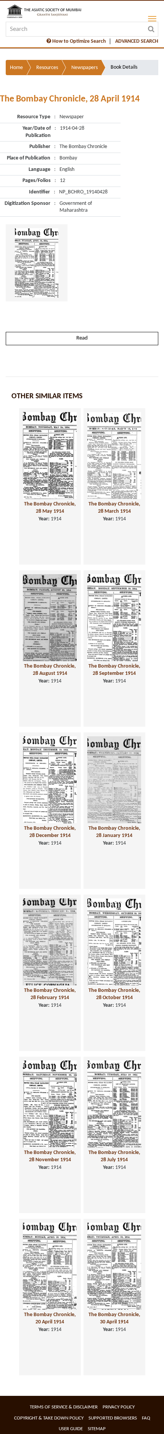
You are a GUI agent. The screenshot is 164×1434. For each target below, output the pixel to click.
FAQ (146, 1418)
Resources (47, 68)
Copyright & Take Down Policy (49, 1418)
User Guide (71, 1428)
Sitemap (97, 1428)
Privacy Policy (119, 1407)
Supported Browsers (112, 1418)
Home (16, 68)
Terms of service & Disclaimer (64, 1407)
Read (82, 338)
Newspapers (84, 68)
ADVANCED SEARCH (136, 41)
